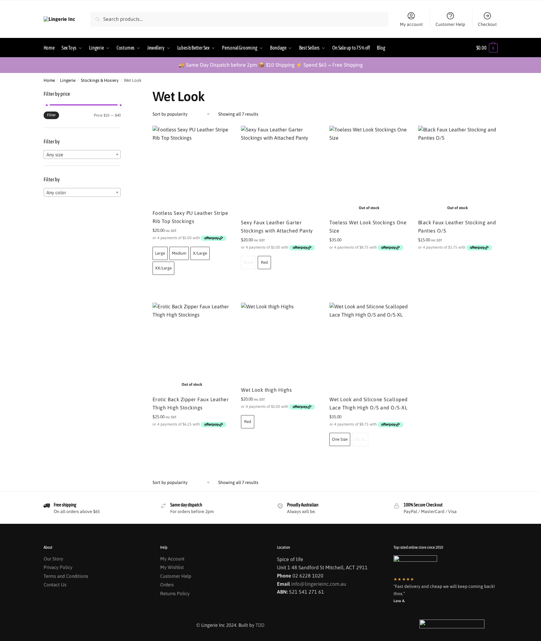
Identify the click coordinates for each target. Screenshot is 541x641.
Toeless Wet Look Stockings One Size (367, 226)
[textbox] (82, 154)
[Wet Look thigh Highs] (280, 342)
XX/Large (163, 268)
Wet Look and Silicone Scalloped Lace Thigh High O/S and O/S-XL (368, 403)
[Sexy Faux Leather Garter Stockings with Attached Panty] (280, 170)
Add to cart (192, 285)
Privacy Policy (58, 567)
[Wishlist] (222, 135)
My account (411, 24)
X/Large (200, 253)
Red (264, 262)
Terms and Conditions (66, 576)
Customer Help (450, 24)
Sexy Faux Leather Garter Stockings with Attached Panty (277, 226)
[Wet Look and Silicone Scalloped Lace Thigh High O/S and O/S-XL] (368, 347)
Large (160, 253)
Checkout (487, 24)
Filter (51, 115)
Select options (192, 438)
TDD (259, 625)
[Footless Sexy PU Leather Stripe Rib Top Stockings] (192, 165)
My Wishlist (172, 567)
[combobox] (82, 154)
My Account (172, 558)
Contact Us (55, 584)
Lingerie (67, 80)
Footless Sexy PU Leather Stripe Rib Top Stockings (190, 217)
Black (248, 262)
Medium (179, 253)
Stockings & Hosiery (100, 80)
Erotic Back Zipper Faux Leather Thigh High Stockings (191, 403)
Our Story (53, 558)
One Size (340, 439)
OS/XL (360, 439)
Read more (369, 261)
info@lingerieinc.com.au (318, 584)
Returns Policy (174, 593)
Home (49, 80)
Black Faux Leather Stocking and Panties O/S (457, 226)
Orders (167, 584)
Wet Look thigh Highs (266, 390)
